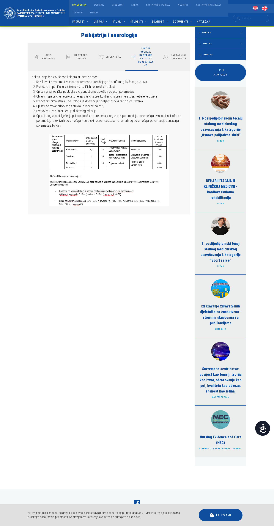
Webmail (99, 5)
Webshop (183, 5)
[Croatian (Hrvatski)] (255, 8)
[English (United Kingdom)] (264, 8)
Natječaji (204, 21)
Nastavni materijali (208, 5)
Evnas (135, 5)
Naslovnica (79, 5)
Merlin (94, 12)
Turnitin (77, 12)
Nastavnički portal (158, 5)
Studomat (118, 5)
